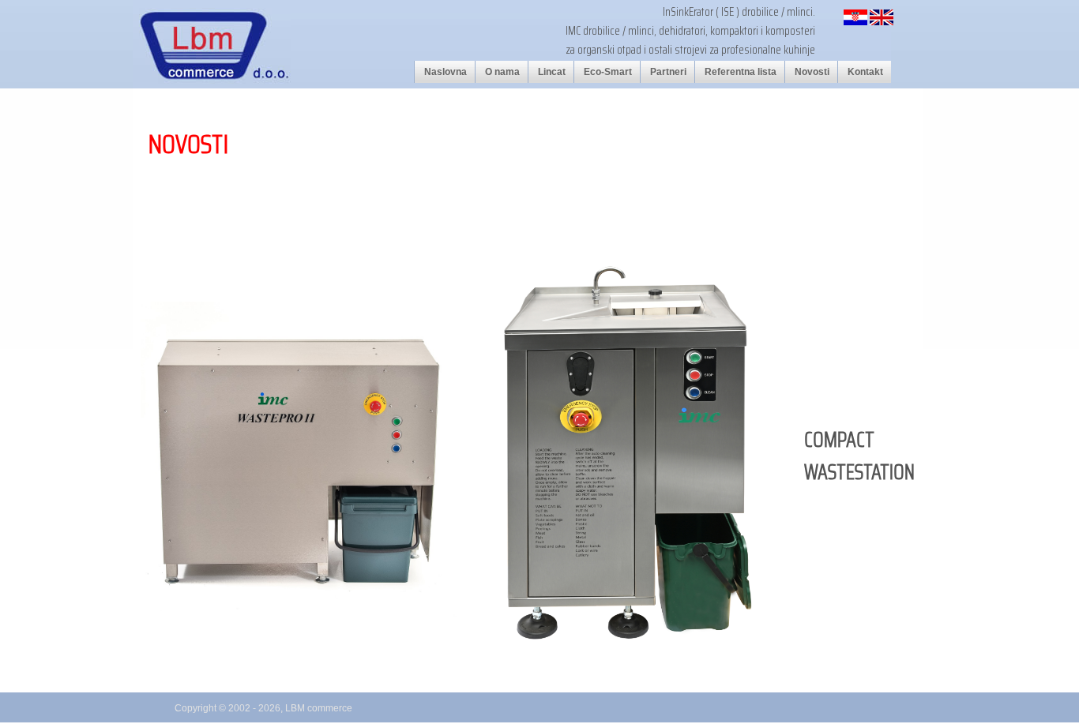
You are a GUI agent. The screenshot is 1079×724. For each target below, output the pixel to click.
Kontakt (865, 71)
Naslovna (445, 71)
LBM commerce (318, 708)
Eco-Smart (608, 71)
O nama (502, 71)
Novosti (812, 71)
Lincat (552, 71)
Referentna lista (740, 71)
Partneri (668, 71)
